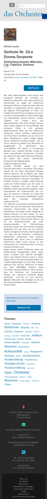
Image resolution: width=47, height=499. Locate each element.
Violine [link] (8, 384)
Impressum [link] (23, 484)
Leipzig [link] (26, 352)
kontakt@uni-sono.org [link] (23, 445)
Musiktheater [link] (31, 364)
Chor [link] (37, 327)
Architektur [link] (26, 324)
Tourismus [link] (35, 381)
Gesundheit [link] (15, 336)
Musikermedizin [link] (31, 355)
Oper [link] (8, 372)
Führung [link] (7, 336)
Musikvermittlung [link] (15, 367)
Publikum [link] (22, 377)
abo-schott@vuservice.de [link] (24, 437)
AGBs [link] (23, 492)
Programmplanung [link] (11, 377)
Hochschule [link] (25, 336)
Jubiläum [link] (37, 335)
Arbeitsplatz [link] (16, 324)
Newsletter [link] (23, 308)
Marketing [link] (9, 356)
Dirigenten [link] (18, 332)
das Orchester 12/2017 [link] (26, 77)
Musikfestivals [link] (31, 360)
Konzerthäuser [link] (23, 347)
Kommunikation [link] (12, 342)
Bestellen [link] (33, 88)
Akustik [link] (7, 324)
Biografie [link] (25, 328)
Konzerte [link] (11, 346)
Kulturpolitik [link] (13, 351)
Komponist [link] (26, 342)
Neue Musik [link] (30, 368)
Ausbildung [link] (35, 324)
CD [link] (32, 328)
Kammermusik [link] (10, 339)
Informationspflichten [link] (23, 489)
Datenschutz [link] (23, 494)
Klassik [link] (20, 339)
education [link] (28, 331)
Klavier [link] (28, 339)
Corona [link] (8, 331)
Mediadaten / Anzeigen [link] (23, 486)
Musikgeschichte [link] (15, 363)
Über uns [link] (24, 479)
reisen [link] (29, 377)
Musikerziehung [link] (14, 359)
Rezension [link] (11, 380)
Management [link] (36, 352)
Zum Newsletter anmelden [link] (23, 497)
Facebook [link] (23, 481)
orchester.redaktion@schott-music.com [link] (23, 430)
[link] (23, 12)
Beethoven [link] (12, 327)
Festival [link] (36, 331)
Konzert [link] (35, 342)
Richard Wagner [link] (25, 381)
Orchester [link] (22, 372)
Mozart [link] (18, 356)
